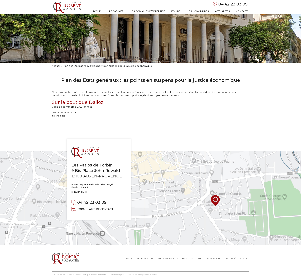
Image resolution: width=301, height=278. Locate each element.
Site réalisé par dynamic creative (142, 274)
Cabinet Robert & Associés (69, 274)
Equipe (175, 11)
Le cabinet (116, 11)
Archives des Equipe (192, 258)
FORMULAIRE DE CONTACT (95, 209)
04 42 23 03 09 (233, 4)
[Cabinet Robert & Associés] (67, 7)
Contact (242, 11)
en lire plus (58, 115)
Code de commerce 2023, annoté (72, 106)
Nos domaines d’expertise (147, 11)
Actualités (222, 11)
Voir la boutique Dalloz (65, 112)
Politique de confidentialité (94, 274)
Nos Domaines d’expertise (164, 258)
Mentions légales (117, 274)
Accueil (98, 11)
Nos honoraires (198, 11)
